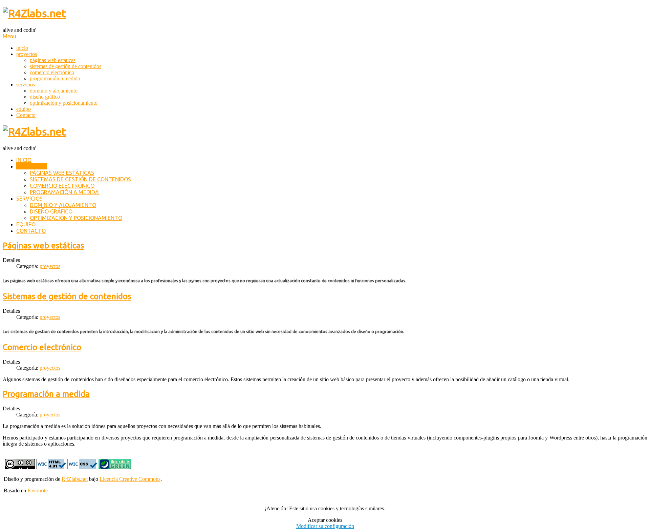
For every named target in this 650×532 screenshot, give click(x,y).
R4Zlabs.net (75, 479)
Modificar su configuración (325, 526)
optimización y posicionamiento (64, 103)
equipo (23, 109)
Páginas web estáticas (43, 245)
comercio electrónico (52, 72)
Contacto (26, 115)
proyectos (26, 54)
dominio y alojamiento (54, 91)
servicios (25, 84)
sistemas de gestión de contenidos (65, 66)
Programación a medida (46, 393)
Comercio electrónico (42, 347)
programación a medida (55, 78)
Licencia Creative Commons (130, 479)
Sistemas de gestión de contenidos (67, 296)
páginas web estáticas (52, 60)
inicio (22, 48)
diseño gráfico (45, 97)
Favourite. (38, 490)
